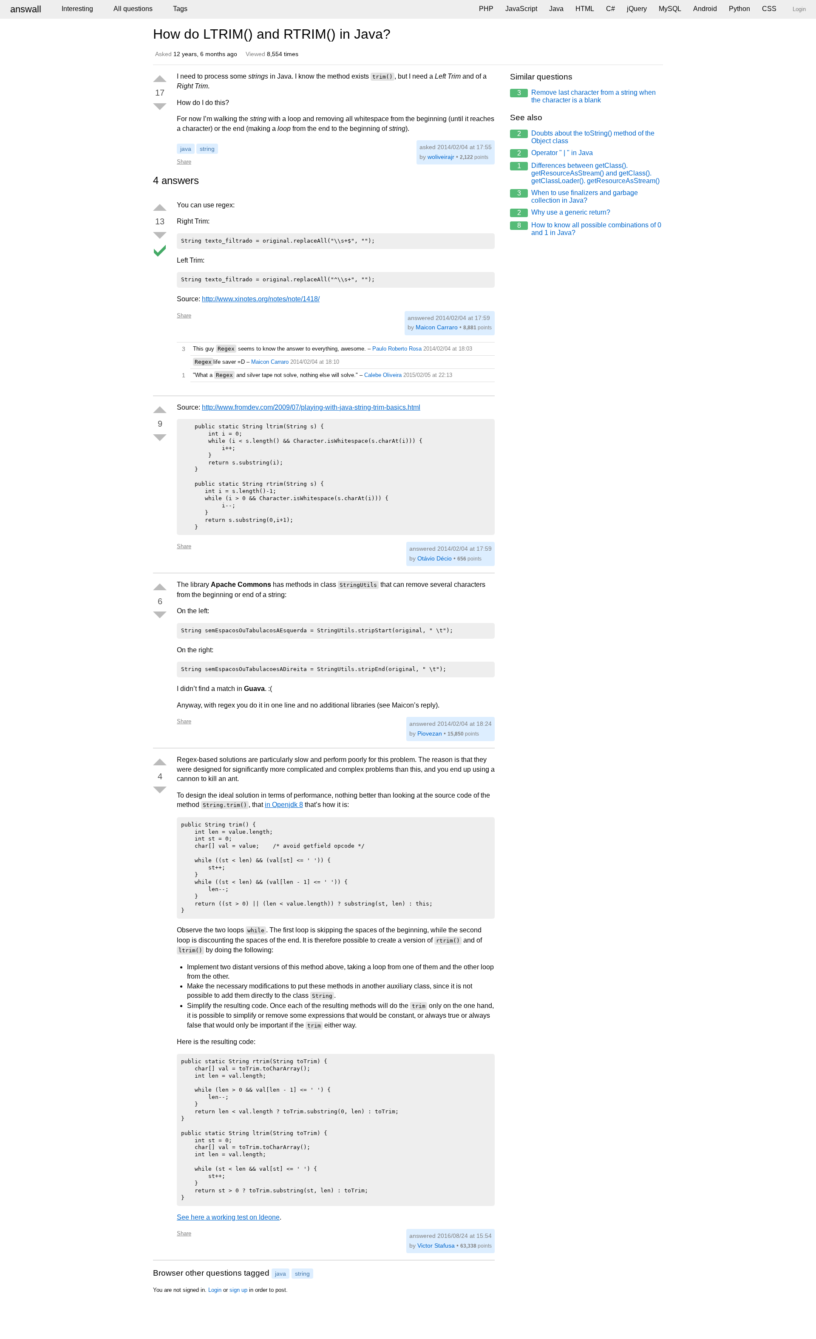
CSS (769, 8)
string (207, 148)
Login (214, 1290)
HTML (584, 8)
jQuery (637, 8)
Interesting (77, 8)
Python (739, 8)
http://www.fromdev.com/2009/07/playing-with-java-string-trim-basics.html (311, 407)
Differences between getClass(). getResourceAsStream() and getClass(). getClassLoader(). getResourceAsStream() (588, 173)
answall (25, 9)
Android (705, 8)
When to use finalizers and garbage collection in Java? (577, 196)
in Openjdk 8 (284, 804)
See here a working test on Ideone (228, 1217)
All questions (133, 8)
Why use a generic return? (564, 212)
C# (610, 8)
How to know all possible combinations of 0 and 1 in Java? (589, 228)
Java (556, 8)
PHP (486, 8)
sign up (238, 1290)
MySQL (670, 8)
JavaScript (521, 8)
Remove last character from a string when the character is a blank (586, 96)
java (185, 148)
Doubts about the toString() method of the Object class (586, 137)
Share (184, 162)
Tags (180, 8)
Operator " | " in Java (555, 153)
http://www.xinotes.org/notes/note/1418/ (261, 299)
